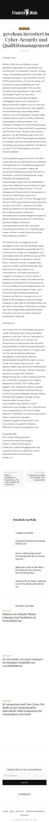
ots (11, 457)
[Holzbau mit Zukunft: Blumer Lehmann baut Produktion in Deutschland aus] (24, 637)
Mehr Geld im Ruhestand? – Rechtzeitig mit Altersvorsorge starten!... (30, 556)
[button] (4, 3)
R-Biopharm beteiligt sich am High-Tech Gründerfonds (36, 477)
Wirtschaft (24, 29)
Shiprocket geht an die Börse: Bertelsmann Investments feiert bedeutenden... (29, 570)
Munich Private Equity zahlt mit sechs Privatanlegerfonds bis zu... (30, 584)
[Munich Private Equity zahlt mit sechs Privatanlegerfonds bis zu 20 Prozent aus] (8, 583)
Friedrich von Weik (24, 519)
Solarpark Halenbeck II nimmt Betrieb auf (30, 542)
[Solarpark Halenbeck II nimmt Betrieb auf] (8, 542)
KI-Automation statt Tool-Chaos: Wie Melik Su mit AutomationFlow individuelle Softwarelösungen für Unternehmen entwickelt (24, 709)
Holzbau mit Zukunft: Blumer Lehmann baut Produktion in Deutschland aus (19, 617)
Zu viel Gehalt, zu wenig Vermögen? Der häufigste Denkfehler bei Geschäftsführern (23, 662)
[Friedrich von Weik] (24, 13)
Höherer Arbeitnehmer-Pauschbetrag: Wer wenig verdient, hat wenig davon (11, 480)
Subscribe (24, 782)
